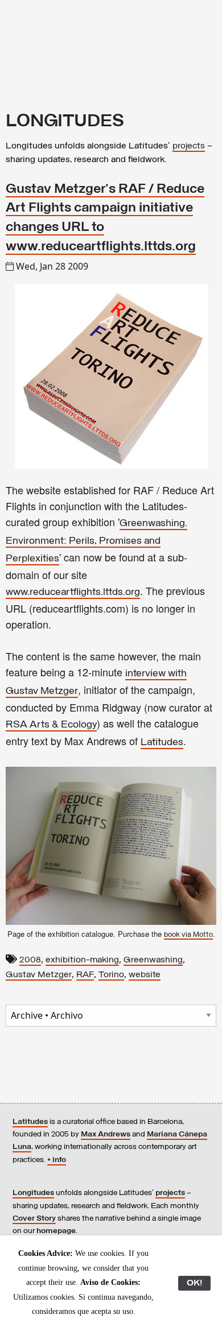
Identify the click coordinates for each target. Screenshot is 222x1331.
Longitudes (33, 1193)
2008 (30, 960)
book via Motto (188, 935)
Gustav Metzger (39, 974)
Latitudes (162, 743)
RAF (85, 974)
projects (188, 146)
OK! (194, 1283)
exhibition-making (82, 960)
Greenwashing (153, 960)
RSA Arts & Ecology (51, 725)
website (145, 974)
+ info (56, 1160)
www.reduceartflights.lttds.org (73, 593)
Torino (111, 974)
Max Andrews (105, 1134)
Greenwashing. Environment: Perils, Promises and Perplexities (96, 541)
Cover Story (34, 1218)
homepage (56, 1231)
